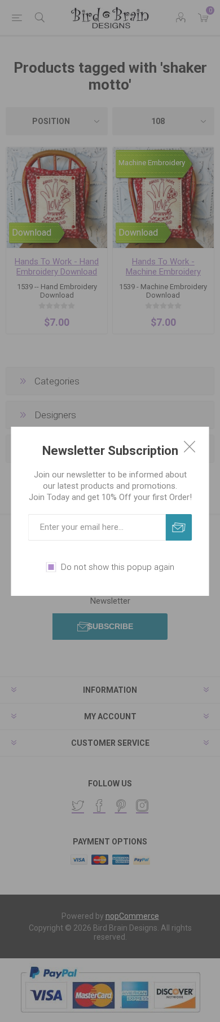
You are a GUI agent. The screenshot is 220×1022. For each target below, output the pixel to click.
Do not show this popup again (117, 567)
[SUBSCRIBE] (179, 527)
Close (189, 446)
